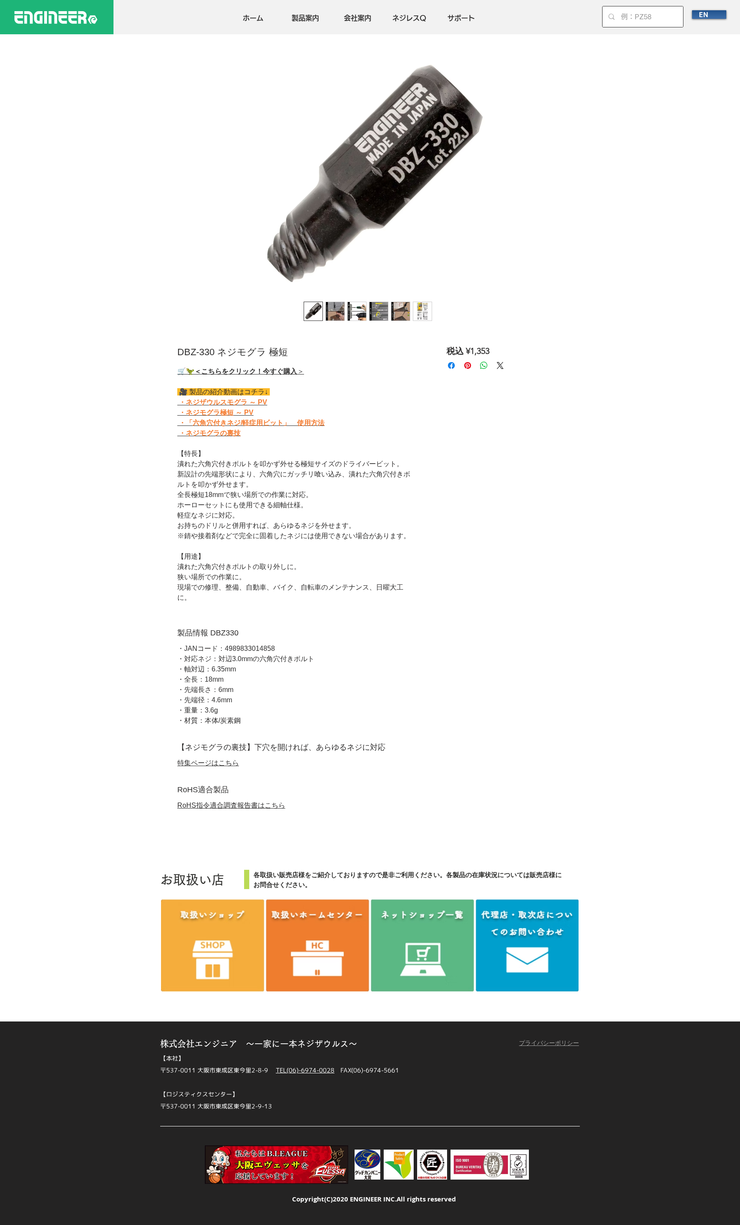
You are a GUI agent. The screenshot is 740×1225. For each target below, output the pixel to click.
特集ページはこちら (208, 763)
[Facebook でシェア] (451, 365)
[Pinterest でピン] (467, 365)
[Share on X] (500, 365)
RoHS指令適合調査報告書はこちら (231, 805)
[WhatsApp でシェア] (484, 365)
